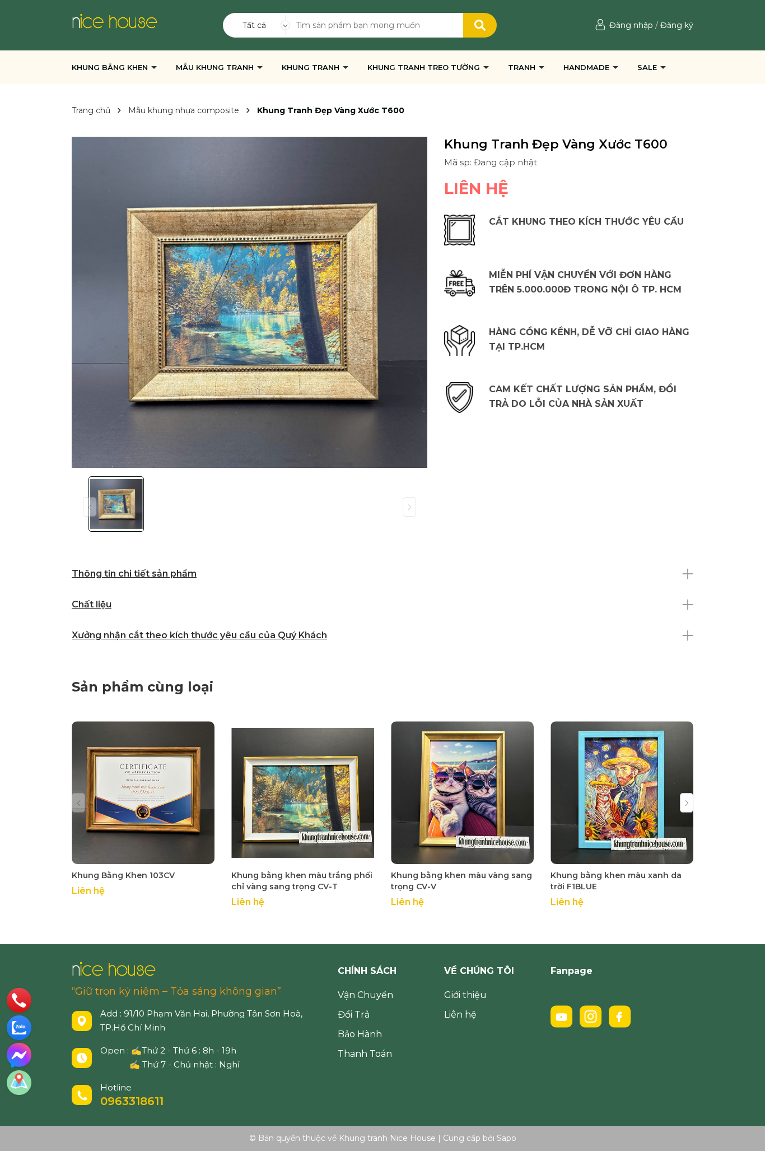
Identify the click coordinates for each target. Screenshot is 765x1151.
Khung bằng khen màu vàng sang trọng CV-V (461, 881)
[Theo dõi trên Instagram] (592, 1016)
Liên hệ (460, 1014)
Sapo (506, 1138)
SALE (648, 67)
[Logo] (114, 20)
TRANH (523, 67)
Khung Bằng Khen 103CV (124, 875)
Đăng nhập (631, 25)
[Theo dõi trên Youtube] (563, 1016)
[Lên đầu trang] (745, 1131)
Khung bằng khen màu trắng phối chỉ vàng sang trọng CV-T (301, 881)
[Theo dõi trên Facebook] (620, 1016)
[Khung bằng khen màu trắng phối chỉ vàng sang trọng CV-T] (302, 792)
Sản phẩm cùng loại (142, 687)
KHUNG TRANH (312, 67)
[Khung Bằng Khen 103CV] (143, 792)
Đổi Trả (354, 1014)
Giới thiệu (465, 995)
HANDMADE (587, 67)
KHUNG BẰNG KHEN (111, 67)
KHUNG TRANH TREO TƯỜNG (424, 67)
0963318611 (132, 1101)
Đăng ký (676, 25)
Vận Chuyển (365, 995)
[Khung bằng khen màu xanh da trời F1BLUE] (622, 792)
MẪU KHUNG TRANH (216, 67)
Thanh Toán (365, 1053)
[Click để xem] (249, 302)
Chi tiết (143, 854)
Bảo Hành (360, 1034)
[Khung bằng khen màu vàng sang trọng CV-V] (462, 792)
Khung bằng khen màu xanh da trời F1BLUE (616, 881)
